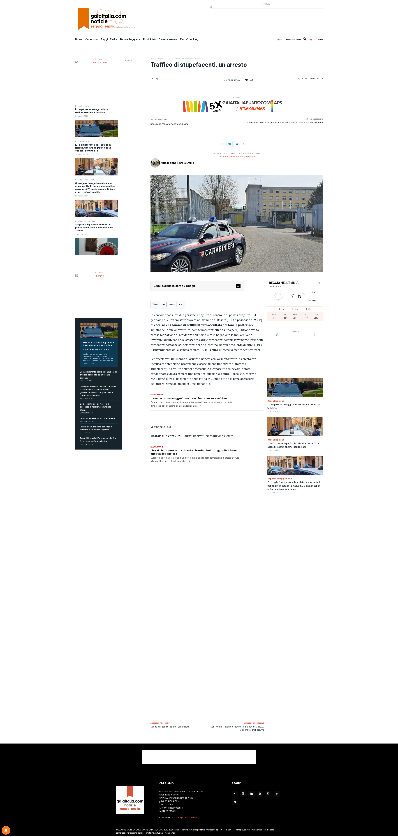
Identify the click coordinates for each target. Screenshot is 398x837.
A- (163, 304)
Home (152, 59)
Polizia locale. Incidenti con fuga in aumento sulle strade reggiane (96, 428)
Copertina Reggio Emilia (85, 180)
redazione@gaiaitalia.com (184, 817)
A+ (180, 304)
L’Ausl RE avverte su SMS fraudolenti (97, 418)
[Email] (251, 144)
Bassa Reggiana (82, 106)
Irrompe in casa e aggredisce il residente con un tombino (92, 111)
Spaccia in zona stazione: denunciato (169, 124)
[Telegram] (229, 144)
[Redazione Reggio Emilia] (155, 163)
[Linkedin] (237, 144)
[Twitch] (268, 794)
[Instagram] (243, 793)
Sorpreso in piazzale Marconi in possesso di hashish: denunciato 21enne (94, 227)
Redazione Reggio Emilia (96, 349)
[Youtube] (235, 802)
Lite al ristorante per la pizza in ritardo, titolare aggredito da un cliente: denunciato (93, 147)
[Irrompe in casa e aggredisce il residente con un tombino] (96, 128)
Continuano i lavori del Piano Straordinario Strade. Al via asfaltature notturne (284, 122)
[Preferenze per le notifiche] (6, 830)
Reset (172, 304)
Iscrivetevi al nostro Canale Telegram (236, 156)
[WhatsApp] (244, 144)
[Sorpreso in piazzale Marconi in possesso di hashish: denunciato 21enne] (96, 246)
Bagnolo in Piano (164, 59)
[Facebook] (222, 144)
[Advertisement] (207, 516)
